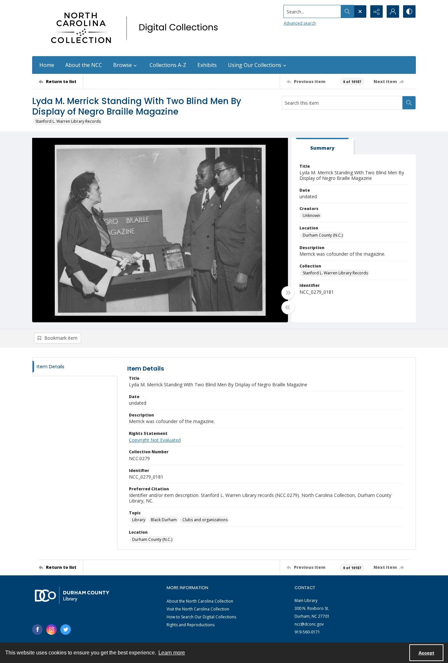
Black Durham (164, 520)
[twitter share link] (65, 629)
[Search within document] (409, 102)
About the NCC (83, 65)
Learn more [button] (171, 652)
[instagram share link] (51, 629)
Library (138, 520)
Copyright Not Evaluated (155, 440)
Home (46, 65)
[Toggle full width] (288, 292)
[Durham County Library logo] (72, 595)
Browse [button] (122, 65)
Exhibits (207, 65)
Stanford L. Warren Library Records (68, 121)
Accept (426, 652)
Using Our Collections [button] (254, 65)
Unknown (311, 215)
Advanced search (300, 23)
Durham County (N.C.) (323, 235)
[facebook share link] (37, 629)
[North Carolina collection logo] (137, 28)
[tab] (322, 146)
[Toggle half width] (288, 307)
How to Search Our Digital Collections (201, 617)
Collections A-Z (168, 65)
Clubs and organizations (205, 520)
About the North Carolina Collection (200, 601)
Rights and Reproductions (190, 625)
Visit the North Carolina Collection (198, 609)
